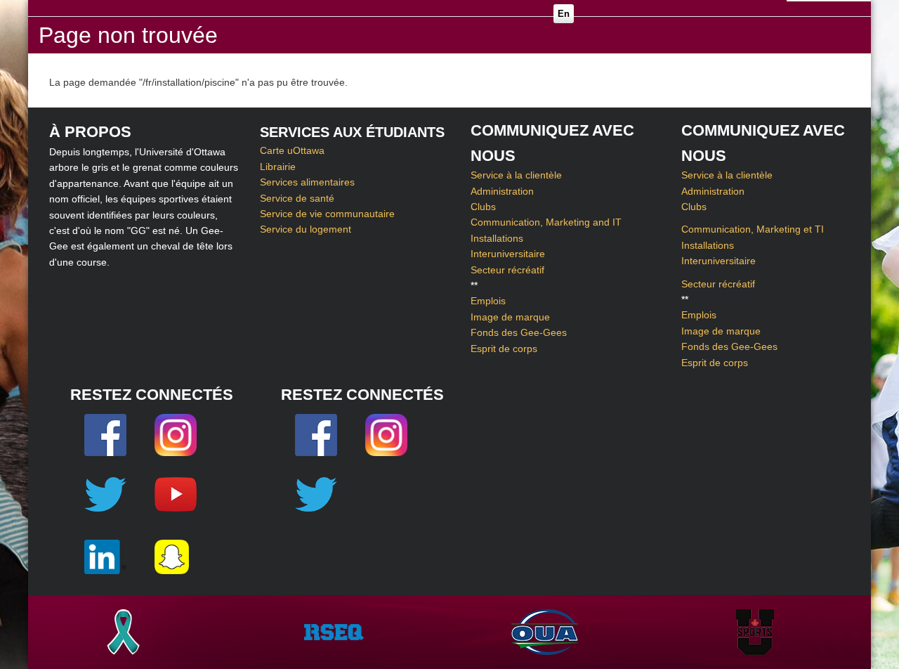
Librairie (278, 166)
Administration (502, 191)
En (564, 13)
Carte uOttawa (292, 150)
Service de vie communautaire (327, 213)
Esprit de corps (504, 348)
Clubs (483, 206)
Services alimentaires (307, 182)
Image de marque (510, 317)
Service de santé (297, 198)
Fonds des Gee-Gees (519, 332)
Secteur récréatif (507, 269)
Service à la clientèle (516, 175)
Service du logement (305, 229)
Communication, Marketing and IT (546, 222)
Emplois (488, 300)
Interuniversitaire (508, 253)
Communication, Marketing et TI (752, 229)
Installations (497, 238)
